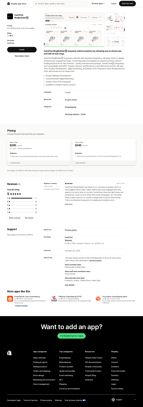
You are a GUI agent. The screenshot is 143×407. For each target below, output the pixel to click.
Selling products (40, 366)
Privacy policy (71, 230)
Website (68, 240)
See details (69, 285)
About (113, 358)
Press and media (118, 371)
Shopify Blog (90, 375)
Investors (115, 366)
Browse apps (97, 3)
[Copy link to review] (58, 183)
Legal (113, 384)
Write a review (14, 218)
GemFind (10, 43)
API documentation (93, 362)
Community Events (93, 371)
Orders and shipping (41, 371)
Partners (114, 375)
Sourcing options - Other (75, 114)
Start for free (127, 3)
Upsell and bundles (67, 371)
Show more (68, 204)
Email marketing (66, 375)
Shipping (63, 384)
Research (89, 380)
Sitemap (58, 400)
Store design (38, 375)
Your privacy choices (73, 400)
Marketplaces (65, 362)
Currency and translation (69, 388)
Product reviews (66, 366)
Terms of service (30, 400)
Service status (117, 388)
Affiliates (115, 380)
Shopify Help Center (93, 358)
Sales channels (39, 358)
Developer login (14, 400)
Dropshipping (70, 107)
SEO (61, 380)
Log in (113, 3)
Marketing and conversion (44, 380)
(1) (12, 36)
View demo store (22, 56)
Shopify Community (93, 366)
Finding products (40, 362)
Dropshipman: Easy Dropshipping (27, 296)
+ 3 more (115, 42)
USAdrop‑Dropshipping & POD (70, 296)
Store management (41, 384)
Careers (114, 362)
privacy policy (96, 260)
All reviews (29, 218)
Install (21, 49)
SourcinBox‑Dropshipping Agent (114, 296)
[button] (27, 301)
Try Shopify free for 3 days (71, 336)
